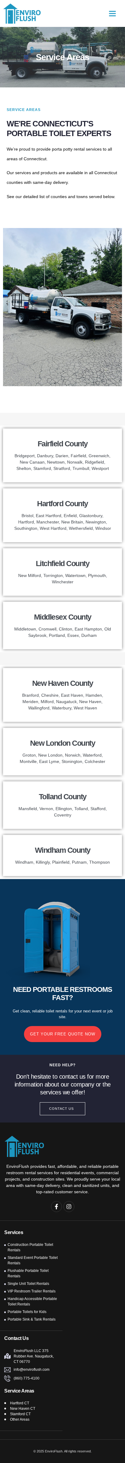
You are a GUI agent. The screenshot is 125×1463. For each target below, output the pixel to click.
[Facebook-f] (56, 1206)
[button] (112, 13)
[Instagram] (68, 1206)
